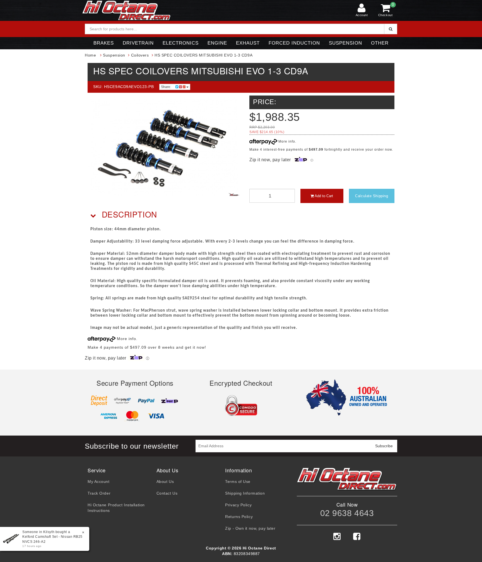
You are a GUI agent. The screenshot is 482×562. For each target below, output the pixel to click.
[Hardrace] (234, 194)
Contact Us (167, 493)
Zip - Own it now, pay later (250, 528)
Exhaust (248, 43)
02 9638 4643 (347, 513)
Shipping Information (245, 493)
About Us (165, 481)
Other (380, 43)
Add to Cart (323, 196)
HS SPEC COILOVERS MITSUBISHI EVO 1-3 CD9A (203, 55)
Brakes (103, 43)
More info (286, 141)
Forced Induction (294, 43)
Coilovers (140, 55)
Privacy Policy (238, 505)
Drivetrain (138, 43)
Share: (166, 87)
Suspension (345, 43)
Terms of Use (237, 481)
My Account (99, 481)
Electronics (181, 43)
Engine (217, 43)
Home (90, 55)
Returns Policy (239, 516)
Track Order (99, 493)
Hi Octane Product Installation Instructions (116, 508)
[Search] (390, 29)
